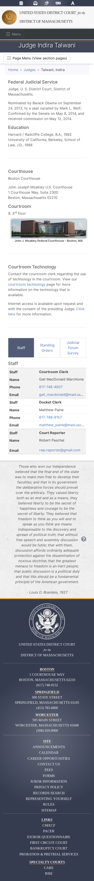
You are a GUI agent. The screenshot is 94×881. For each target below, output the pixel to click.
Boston (47, 669)
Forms (49, 776)
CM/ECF (48, 825)
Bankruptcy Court (48, 848)
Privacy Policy (48, 787)
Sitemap (48, 810)
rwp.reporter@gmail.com (59, 450)
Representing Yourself (49, 799)
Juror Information (48, 781)
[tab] (21, 348)
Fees (49, 770)
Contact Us (49, 764)
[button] (73, 3)
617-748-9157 (50, 417)
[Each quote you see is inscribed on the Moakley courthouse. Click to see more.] (83, 539)
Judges (30, 70)
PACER (48, 831)
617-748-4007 (51, 387)
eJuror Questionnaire (48, 837)
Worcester (47, 715)
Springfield (47, 692)
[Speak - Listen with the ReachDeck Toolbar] (47, 3)
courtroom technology (26, 284)
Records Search (49, 793)
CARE (49, 868)
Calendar (49, 752)
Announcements (49, 747)
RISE (49, 873)
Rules (48, 804)
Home (13, 70)
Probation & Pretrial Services (48, 854)
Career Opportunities (49, 758)
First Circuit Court (49, 843)
